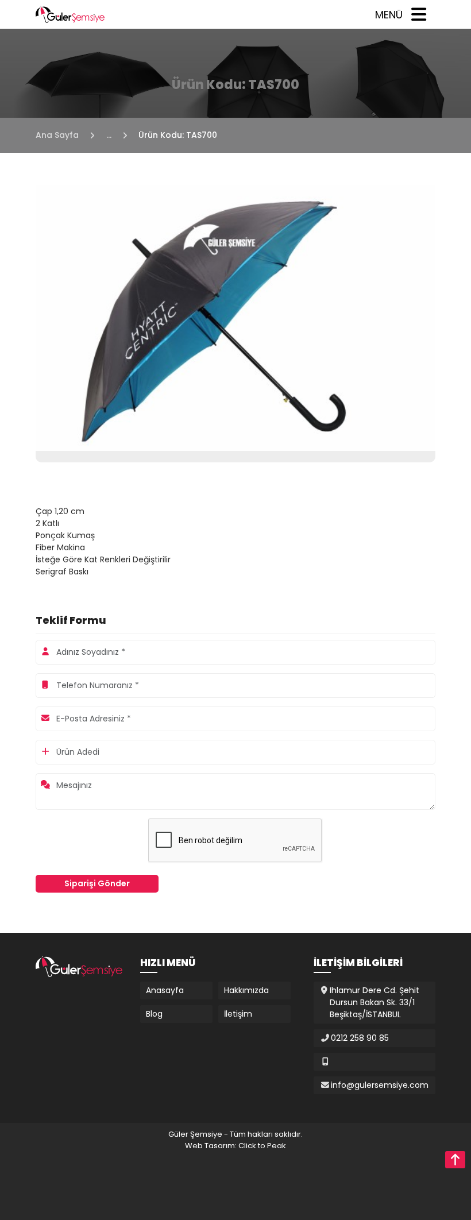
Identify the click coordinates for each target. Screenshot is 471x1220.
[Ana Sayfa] (70, 14)
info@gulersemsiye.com (379, 1085)
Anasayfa (165, 990)
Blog (154, 1014)
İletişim (238, 1014)
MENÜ (389, 14)
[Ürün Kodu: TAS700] (235, 317)
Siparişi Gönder (97, 883)
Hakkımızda (246, 990)
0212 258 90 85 (360, 1038)
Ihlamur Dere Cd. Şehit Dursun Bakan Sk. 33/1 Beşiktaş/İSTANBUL (374, 1002)
